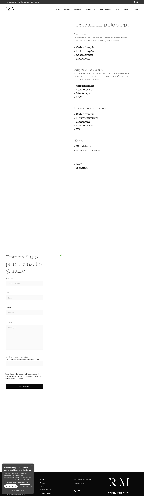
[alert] (18, 479)
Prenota (67, 9)
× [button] (32, 465)
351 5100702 (35, 2)
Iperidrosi (81, 167)
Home (58, 9)
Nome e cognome (11, 278)
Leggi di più (25, 482)
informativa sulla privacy (14, 379)
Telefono (8, 307)
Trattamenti (89, 9)
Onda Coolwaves (105, 9)
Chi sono (77, 9)
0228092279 (13, 2)
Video (118, 9)
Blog (126, 9)
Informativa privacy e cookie (83, 479)
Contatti (135, 9)
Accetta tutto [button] (11, 486)
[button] (18, 490)
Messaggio (9, 322)
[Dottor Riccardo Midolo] (11, 9)
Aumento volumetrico (88, 150)
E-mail (7, 293)
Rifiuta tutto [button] (25, 486)
